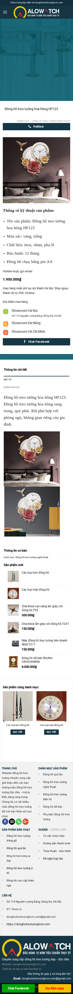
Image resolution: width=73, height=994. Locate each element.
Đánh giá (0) (11, 387)
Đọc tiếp (18, 732)
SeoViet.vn (34, 969)
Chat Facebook (18, 988)
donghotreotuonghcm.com (29, 964)
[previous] (4, 721)
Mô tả (7, 379)
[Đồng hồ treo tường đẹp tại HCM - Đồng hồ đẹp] (36, 12)
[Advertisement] (36, 62)
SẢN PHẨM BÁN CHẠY (16, 829)
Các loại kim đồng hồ (17, 725)
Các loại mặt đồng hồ (51, 725)
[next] (65, 721)
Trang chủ (23, 121)
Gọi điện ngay (54, 988)
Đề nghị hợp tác (53, 858)
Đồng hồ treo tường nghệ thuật (51, 121)
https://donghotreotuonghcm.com (28, 924)
